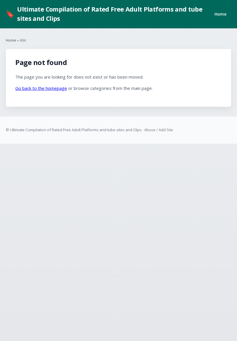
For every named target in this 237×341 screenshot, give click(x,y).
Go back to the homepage (41, 88)
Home (220, 14)
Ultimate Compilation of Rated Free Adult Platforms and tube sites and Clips (104, 14)
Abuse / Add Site (158, 129)
